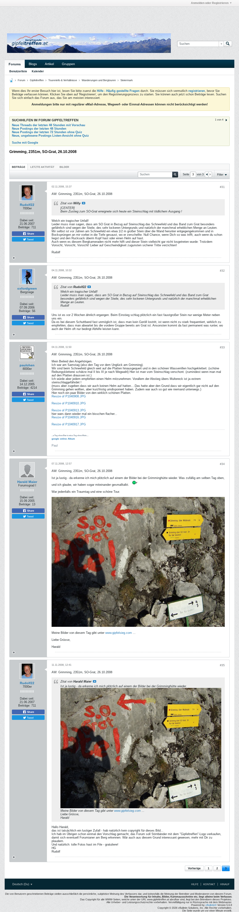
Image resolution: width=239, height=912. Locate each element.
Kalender (38, 71)
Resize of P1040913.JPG (69, 410)
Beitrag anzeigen (83, 203)
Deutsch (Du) (21, 884)
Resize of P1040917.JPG (69, 424)
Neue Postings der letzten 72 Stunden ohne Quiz (47, 132)
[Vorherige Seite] (206, 174)
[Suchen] (228, 44)
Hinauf (225, 884)
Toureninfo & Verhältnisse (62, 80)
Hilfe (194, 884)
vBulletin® (211, 905)
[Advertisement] (62, 17)
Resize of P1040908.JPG (69, 396)
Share (30, 233)
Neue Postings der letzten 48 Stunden (39, 128)
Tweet (30, 239)
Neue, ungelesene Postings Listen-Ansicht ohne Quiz (50, 135)
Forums (15, 64)
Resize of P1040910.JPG (69, 403)
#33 (222, 347)
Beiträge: (24, 227)
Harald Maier (27, 482)
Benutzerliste (18, 71)
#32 (222, 270)
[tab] (18, 167)
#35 (222, 665)
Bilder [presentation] (64, 167)
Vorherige (194, 868)
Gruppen (68, 64)
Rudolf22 (27, 205)
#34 (222, 464)
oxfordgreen (27, 288)
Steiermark (126, 80)
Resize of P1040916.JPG (69, 417)
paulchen (27, 365)
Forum (21, 80)
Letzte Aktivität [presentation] (42, 167)
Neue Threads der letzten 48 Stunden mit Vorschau (48, 125)
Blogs (33, 64)
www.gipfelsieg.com (118, 633)
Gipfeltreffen (37, 80)
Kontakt (209, 884)
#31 (222, 187)
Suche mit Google (25, 142)
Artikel (49, 64)
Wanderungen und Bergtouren (99, 80)
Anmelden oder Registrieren (209, 3)
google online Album (63, 438)
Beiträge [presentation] (18, 167)
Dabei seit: (27, 220)
